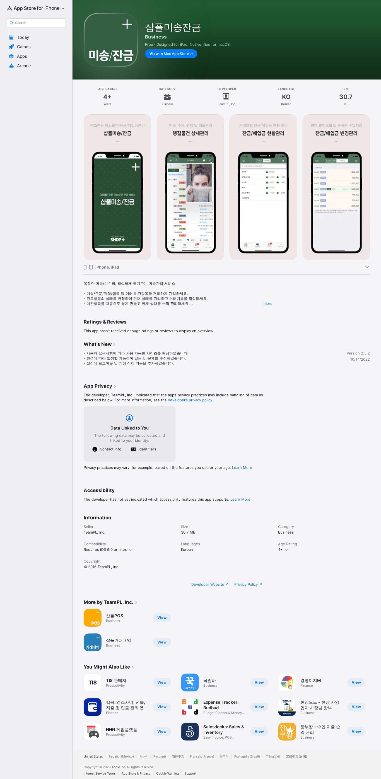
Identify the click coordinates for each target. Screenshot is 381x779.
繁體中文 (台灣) (296, 756)
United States (93, 756)
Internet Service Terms (100, 773)
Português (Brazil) (247, 756)
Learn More (242, 467)
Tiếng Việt (273, 756)
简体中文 (178, 756)
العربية (144, 756)
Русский (159, 756)
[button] (36, 37)
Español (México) (121, 756)
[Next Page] (375, 187)
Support (190, 773)
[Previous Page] (78, 187)
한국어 (224, 756)
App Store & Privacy (136, 773)
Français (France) (202, 756)
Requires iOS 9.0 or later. (105, 549)
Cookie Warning (167, 773)
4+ (280, 549)
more (268, 303)
